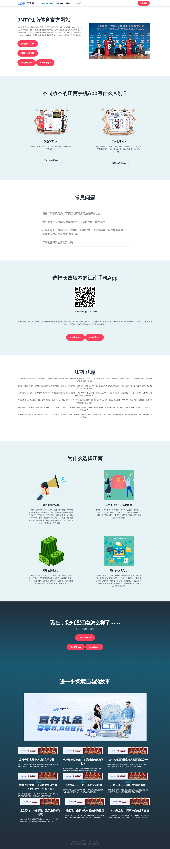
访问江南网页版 (85, 637)
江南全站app (26, 63)
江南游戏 (78, 3)
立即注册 (143, 3)
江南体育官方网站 (47, 3)
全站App (69, 3)
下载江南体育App (51, 160)
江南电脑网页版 (27, 44)
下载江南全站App (118, 163)
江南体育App (94, 337)
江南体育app (45, 63)
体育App (59, 3)
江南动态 (38, 756)
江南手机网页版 (27, 53)
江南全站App (75, 337)
